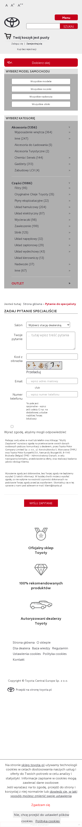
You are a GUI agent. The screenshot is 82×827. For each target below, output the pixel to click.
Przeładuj (33, 371)
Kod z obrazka (16, 358)
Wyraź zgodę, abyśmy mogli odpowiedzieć (35, 432)
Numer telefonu (16, 396)
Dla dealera (21, 648)
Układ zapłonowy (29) (29, 245)
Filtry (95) (21, 188)
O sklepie (44, 642)
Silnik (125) (21, 232)
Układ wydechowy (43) (30, 251)
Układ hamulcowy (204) (30, 207)
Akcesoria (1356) (24, 127)
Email (18, 381)
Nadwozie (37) (24, 264)
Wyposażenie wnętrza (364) (33, 132)
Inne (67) (21, 270)
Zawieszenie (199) (27, 226)
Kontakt (18, 659)
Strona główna (32, 304)
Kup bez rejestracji (26, 49)
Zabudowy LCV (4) (27, 170)
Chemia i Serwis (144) (29, 157)
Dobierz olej (41, 62)
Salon (18, 325)
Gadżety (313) (24, 164)
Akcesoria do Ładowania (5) (33, 145)
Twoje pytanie (17, 337)
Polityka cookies (55, 653)
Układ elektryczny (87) (30, 213)
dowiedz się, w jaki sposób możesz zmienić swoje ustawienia (44, 793)
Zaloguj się (17, 43)
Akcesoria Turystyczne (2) (32, 151)
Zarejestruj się (34, 43)
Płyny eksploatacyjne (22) (32, 200)
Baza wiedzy (41, 648)
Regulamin (60, 648)
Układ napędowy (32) (29, 238)
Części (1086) (22, 182)
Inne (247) (21, 138)
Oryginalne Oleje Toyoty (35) (34, 194)
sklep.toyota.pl (33, 764)
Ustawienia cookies (27, 653)
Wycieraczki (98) (26, 219)
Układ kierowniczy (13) (29, 257)
